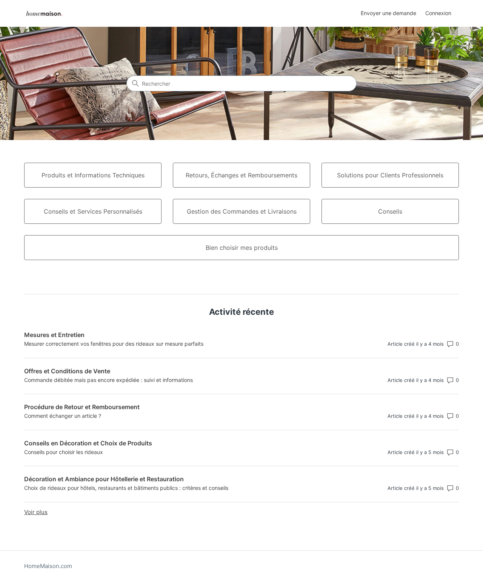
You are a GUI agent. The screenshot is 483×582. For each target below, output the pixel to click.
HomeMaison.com (48, 566)
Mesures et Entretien (54, 335)
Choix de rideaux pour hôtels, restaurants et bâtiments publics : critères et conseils (126, 488)
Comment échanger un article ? (62, 416)
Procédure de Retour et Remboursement (82, 407)
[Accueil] (44, 13)
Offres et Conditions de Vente (67, 371)
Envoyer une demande (388, 13)
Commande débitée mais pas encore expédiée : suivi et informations (108, 380)
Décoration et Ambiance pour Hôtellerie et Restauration (104, 479)
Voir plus (36, 512)
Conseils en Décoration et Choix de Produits (88, 443)
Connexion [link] (438, 13)
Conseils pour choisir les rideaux (63, 452)
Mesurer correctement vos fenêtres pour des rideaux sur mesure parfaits (113, 343)
